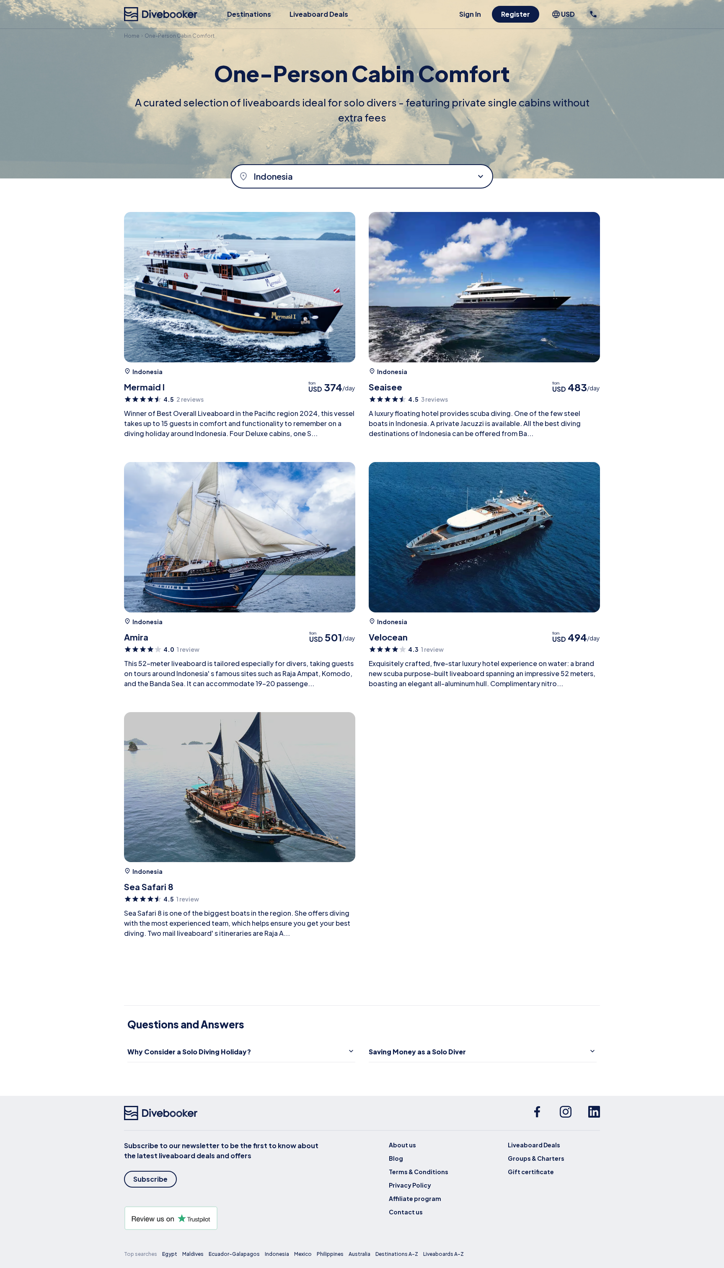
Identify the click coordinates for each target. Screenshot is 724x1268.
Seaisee (385, 387)
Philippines (330, 1254)
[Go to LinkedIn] (594, 1113)
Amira (136, 637)
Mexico (303, 1254)
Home (132, 36)
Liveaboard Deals (319, 14)
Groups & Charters (536, 1158)
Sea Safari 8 (148, 886)
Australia (359, 1254)
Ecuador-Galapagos (234, 1254)
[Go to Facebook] (537, 1113)
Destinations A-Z (396, 1254)
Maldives (193, 1254)
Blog (396, 1158)
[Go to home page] (161, 14)
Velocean (388, 637)
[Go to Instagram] (565, 1113)
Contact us (406, 1212)
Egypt (169, 1254)
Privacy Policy (410, 1185)
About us (402, 1145)
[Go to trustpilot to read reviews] (223, 1218)
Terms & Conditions (418, 1171)
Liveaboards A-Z (443, 1254)
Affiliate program (415, 1198)
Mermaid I (144, 387)
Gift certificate (531, 1171)
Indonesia (147, 371)
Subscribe (150, 1179)
